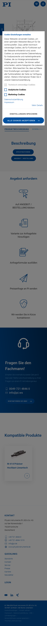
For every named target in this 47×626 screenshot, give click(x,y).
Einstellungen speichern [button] (23, 114)
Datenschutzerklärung (13, 99)
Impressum (9, 102)
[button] (23, 120)
